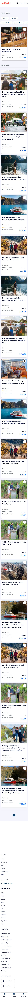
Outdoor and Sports (6, 940)
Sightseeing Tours (5, 933)
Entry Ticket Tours (6, 23)
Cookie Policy (4, 871)
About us (3, 859)
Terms (2, 874)
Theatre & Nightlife (6, 968)
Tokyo (2, 902)
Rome (2, 896)
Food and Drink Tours (6, 952)
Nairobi (3, 905)
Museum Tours (18, 23)
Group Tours (4, 961)
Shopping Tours (5, 964)
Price (5, 18)
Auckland (3, 918)
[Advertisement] (14, 835)
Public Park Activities (6, 958)
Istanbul (3, 899)
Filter (15, 18)
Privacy (3, 868)
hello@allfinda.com (7, 883)
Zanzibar (3, 915)
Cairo (2, 908)
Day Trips (3, 955)
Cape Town (4, 921)
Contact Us (4, 862)
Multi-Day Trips (4, 943)
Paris (2, 924)
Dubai (2, 893)
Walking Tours (4, 937)
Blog (2, 865)
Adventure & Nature (6, 946)
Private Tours (4, 971)
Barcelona (3, 911)
